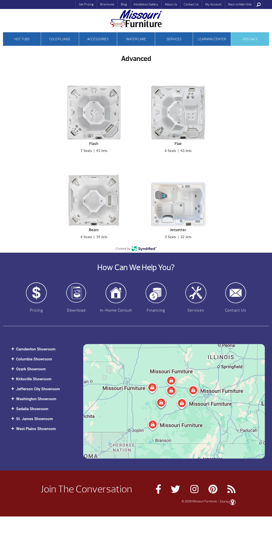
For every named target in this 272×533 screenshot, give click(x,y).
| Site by (223, 502)
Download (76, 310)
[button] (43, 349)
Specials (250, 39)
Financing (156, 310)
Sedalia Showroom (32, 409)
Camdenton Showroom (36, 349)
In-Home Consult (116, 310)
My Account (213, 4)
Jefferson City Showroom (38, 389)
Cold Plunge (59, 39)
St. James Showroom (34, 419)
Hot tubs (22, 39)
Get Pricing (86, 4)
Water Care (136, 39)
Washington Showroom (36, 399)
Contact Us (191, 4)
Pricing (36, 310)
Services (174, 39)
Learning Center (212, 39)
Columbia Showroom (34, 359)
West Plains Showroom (36, 428)
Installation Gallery (146, 4)
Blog (124, 4)
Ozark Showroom (31, 369)
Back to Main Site (239, 4)
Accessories (98, 39)
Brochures (107, 4)
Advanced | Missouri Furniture (136, 18)
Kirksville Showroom (34, 379)
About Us (171, 4)
